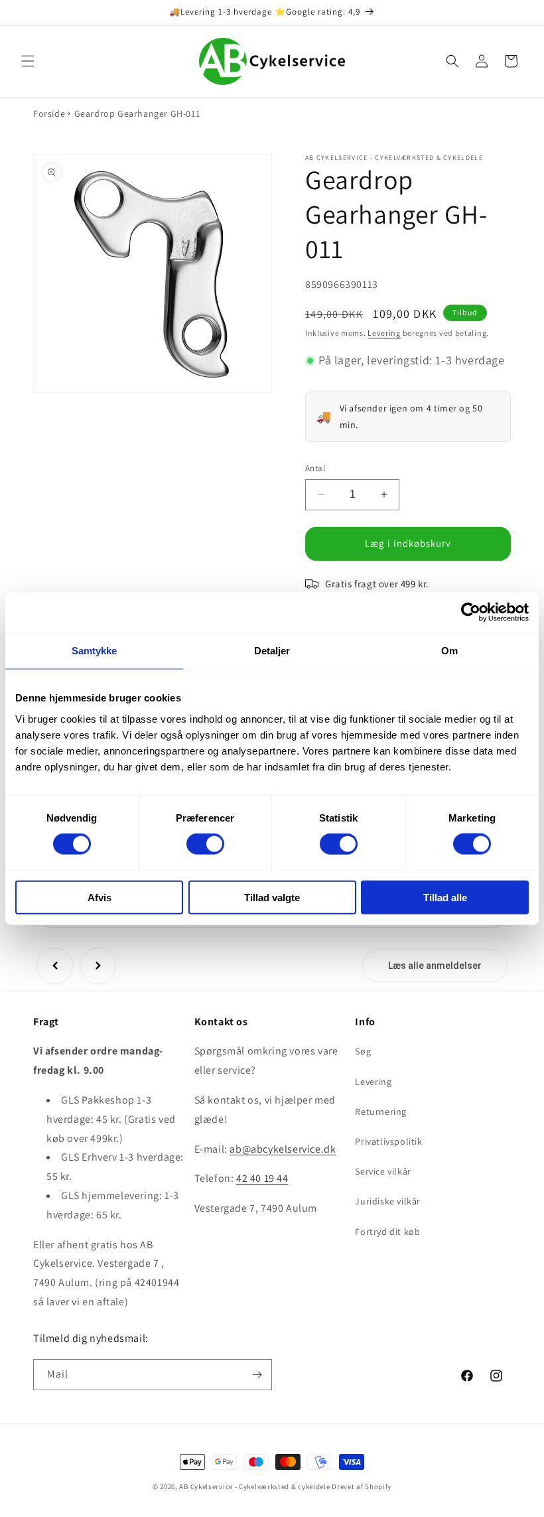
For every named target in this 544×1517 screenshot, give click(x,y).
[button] (27, 61)
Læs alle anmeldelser (435, 965)
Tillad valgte (272, 897)
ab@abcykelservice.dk (283, 1149)
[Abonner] (256, 1374)
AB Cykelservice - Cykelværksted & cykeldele (254, 1486)
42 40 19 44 (262, 1178)
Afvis (99, 897)
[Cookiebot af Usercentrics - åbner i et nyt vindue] (471, 612)
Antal (315, 468)
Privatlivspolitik (388, 1141)
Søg (363, 1051)
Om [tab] (449, 650)
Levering (384, 333)
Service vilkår (383, 1171)
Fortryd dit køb (387, 1232)
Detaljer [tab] (272, 650)
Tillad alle (445, 897)
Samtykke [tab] (94, 650)
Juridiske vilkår (388, 1201)
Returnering (381, 1112)
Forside (49, 113)
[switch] (205, 844)
